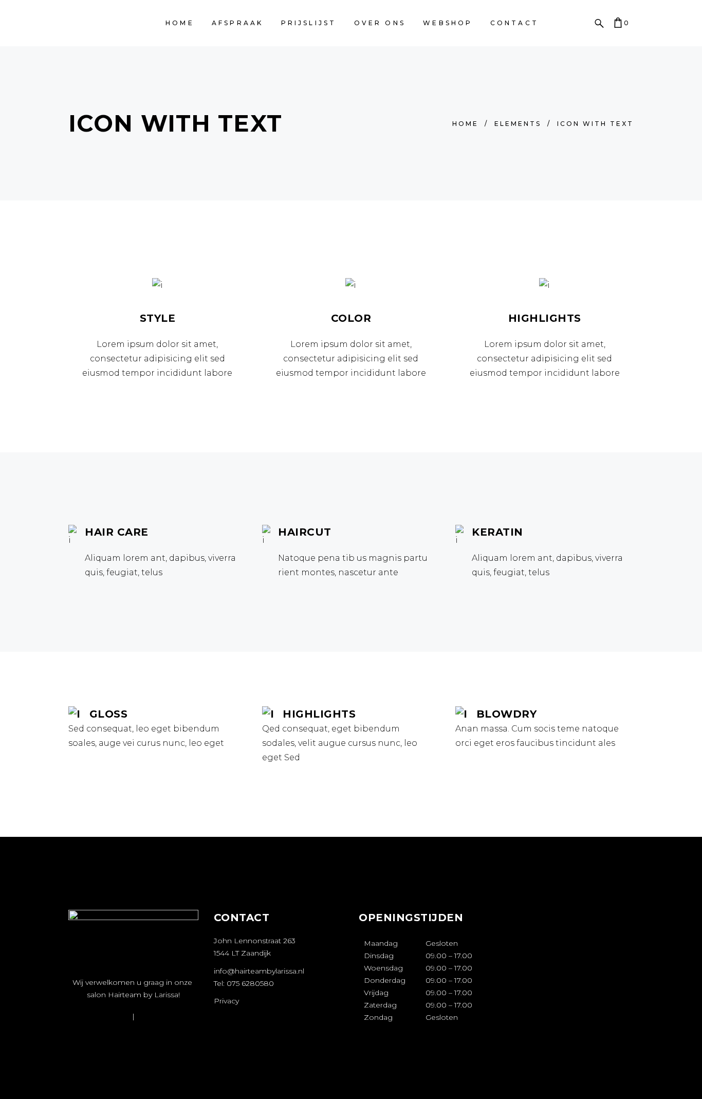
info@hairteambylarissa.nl (259, 971)
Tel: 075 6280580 (244, 983)
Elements (517, 123)
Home (465, 123)
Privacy (226, 1000)
